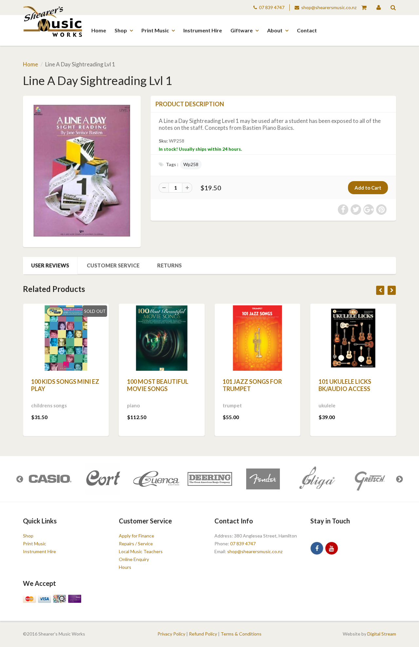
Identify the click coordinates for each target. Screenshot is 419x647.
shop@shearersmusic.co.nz (328, 7)
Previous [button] (20, 479)
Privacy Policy (171, 634)
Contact (307, 30)
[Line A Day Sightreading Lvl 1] (82, 170)
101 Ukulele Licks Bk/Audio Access (345, 385)
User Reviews (50, 265)
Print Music (155, 30)
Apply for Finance (136, 535)
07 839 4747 (271, 7)
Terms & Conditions (241, 634)
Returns (169, 265)
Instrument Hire (202, 30)
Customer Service (113, 265)
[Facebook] (316, 548)
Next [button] (399, 479)
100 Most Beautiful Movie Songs (157, 385)
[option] (49, 479)
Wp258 (190, 164)
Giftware (241, 30)
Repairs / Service (136, 543)
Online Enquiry (134, 559)
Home (98, 30)
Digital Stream (381, 634)
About (274, 30)
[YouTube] (331, 548)
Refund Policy (203, 634)
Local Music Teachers (141, 551)
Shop (121, 30)
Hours (125, 567)
